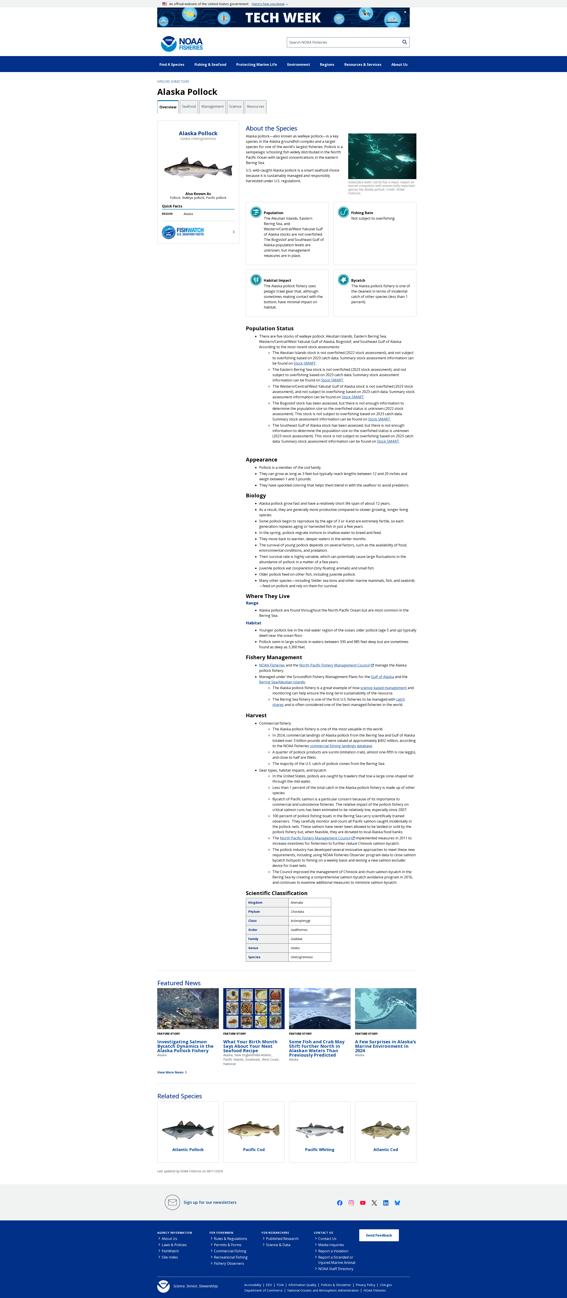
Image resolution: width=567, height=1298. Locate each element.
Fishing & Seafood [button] (210, 64)
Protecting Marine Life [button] (256, 64)
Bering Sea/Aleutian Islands (282, 682)
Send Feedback (379, 1235)
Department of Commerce (263, 1290)
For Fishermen (221, 1233)
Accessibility (252, 1285)
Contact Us (323, 1233)
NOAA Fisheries (272, 665)
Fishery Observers (229, 1263)
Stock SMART (305, 363)
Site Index (170, 1257)
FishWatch (170, 1251)
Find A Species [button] (171, 64)
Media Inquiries (331, 1244)
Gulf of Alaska (382, 676)
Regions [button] (327, 64)
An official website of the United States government (227, 4)
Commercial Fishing (230, 1251)
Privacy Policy (365, 1285)
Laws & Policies (174, 1244)
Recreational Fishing (231, 1257)
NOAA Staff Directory (335, 1268)
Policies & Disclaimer (336, 1285)
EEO (269, 1285)
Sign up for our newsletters (210, 1202)
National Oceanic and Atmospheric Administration (323, 1290)
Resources (255, 106)
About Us (169, 1238)
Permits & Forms (227, 1244)
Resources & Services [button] (362, 64)
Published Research (282, 1238)
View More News (170, 1072)
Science (235, 106)
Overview (168, 107)
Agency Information (174, 1233)
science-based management (383, 687)
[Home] (180, 42)
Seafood (189, 106)
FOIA (280, 1285)
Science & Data (278, 1244)
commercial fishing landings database (341, 745)
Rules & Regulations (230, 1238)
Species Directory (173, 81)
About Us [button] (399, 64)
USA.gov (386, 1285)
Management (212, 106)
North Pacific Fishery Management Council (334, 665)
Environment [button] (298, 64)
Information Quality (302, 1285)
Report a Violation (333, 1251)
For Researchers (275, 1233)
